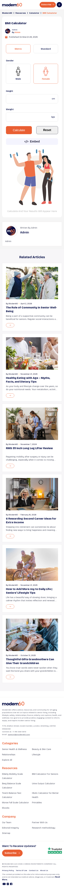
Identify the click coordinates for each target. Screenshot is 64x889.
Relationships (8, 754)
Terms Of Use (21, 870)
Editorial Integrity (10, 828)
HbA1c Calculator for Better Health (45, 795)
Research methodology (43, 828)
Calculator (34, 13)
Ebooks (5, 808)
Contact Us (33, 870)
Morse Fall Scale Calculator (15, 802)
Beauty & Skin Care (41, 749)
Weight (10, 109)
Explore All (7, 760)
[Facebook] (11, 884)
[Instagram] (8, 884)
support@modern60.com (19, 734)
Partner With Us (39, 822)
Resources (20, 13)
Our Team (6, 822)
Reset (47, 130)
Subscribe (46, 4)
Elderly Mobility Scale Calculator (12, 776)
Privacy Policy (8, 870)
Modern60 (7, 13)
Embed (35, 141)
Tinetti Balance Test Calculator (11, 795)
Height (9, 91)
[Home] (13, 704)
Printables (37, 802)
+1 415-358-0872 (19, 732)
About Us (44, 870)
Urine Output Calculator (43, 783)
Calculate (19, 130)
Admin (17, 32)
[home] (12, 5)
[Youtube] (4, 884)
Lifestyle (36, 754)
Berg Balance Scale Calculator (11, 785)
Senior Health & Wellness (14, 749)
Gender (10, 60)
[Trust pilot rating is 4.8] (55, 850)
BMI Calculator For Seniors (45, 774)
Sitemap (6, 833)
